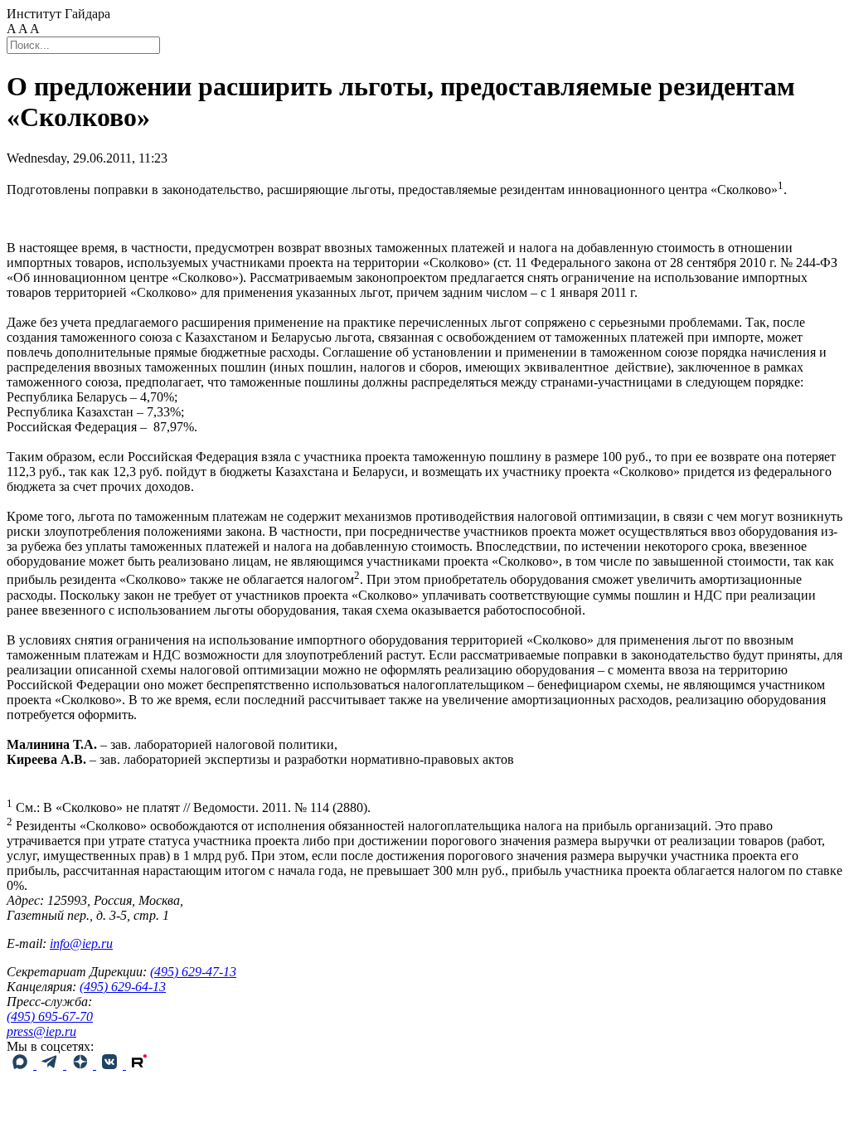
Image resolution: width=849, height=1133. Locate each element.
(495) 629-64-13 (123, 987)
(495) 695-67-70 (50, 1016)
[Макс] (21, 1065)
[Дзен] (81, 1065)
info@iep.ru (81, 943)
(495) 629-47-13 (193, 972)
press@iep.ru (41, 1031)
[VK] (111, 1065)
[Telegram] (51, 1065)
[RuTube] (139, 1065)
